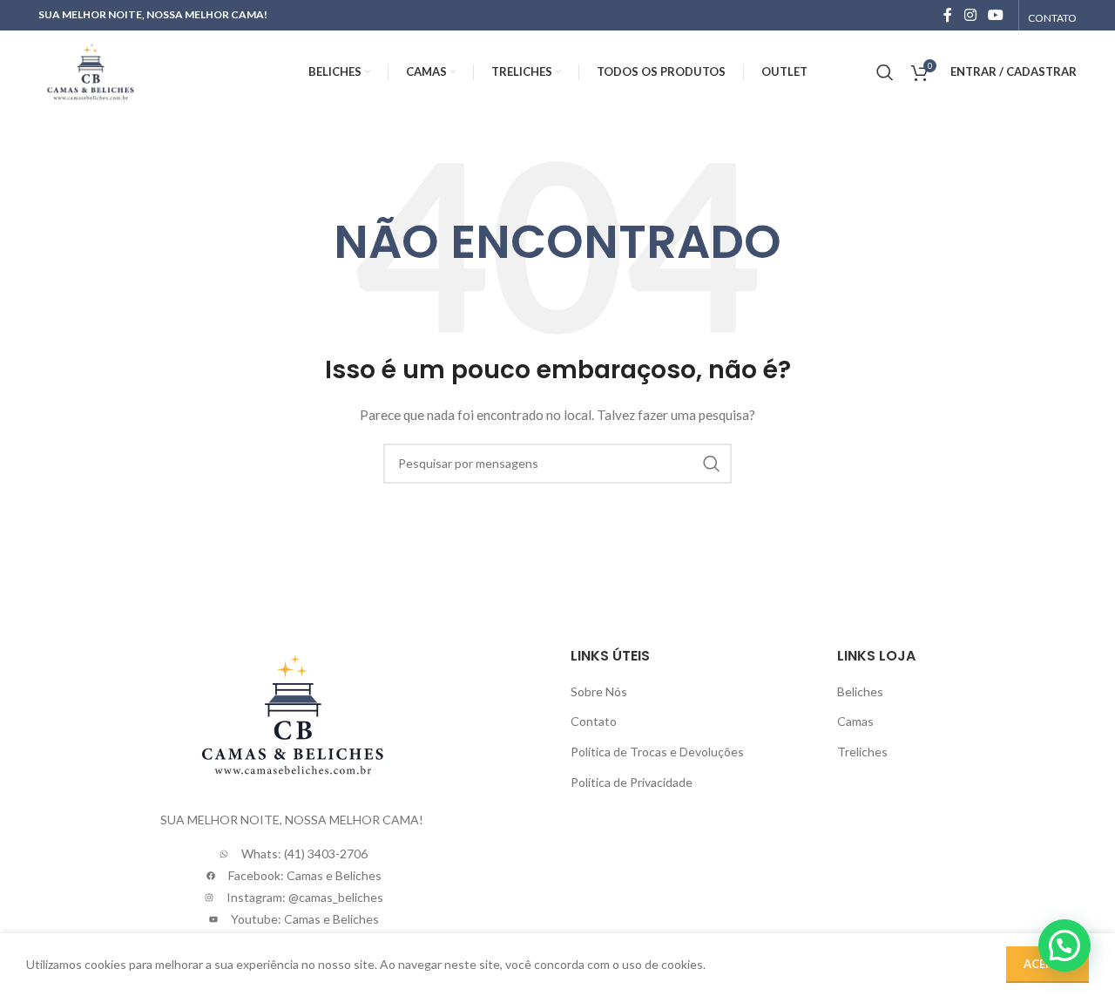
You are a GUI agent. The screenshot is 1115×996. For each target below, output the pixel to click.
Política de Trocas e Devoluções (657, 751)
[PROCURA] (712, 464)
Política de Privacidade (632, 782)
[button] (1064, 945)
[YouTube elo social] (996, 15)
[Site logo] (90, 70)
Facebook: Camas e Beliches (305, 875)
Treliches (862, 751)
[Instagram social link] (970, 15)
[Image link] (292, 714)
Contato (594, 721)
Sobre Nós (599, 691)
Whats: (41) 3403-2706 (304, 853)
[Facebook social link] (947, 15)
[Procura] (885, 72)
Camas (855, 721)
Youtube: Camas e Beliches (305, 918)
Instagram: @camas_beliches (304, 897)
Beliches (860, 691)
